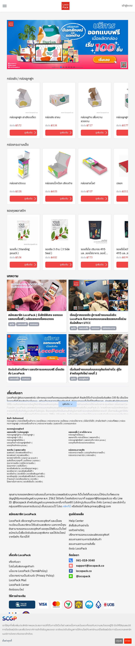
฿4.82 (54, 257)
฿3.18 (18, 191)
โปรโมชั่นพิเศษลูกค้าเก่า (21, 566)
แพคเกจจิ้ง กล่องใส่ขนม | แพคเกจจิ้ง (83, 437)
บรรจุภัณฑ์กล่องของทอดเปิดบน (81, 442)
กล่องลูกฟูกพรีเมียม (15, 440)
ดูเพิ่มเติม (28, 132)
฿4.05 (54, 191)
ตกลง (128, 641)
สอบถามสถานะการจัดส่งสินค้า (85, 539)
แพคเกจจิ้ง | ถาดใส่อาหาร (80, 432)
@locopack (83, 576)
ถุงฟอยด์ (10, 452)
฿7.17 (90, 125)
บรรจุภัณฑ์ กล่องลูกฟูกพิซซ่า (19, 442)
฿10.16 (125, 191)
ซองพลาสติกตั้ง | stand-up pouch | (22, 458)
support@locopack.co (90, 565)
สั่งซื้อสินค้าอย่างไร (79, 525)
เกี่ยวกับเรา (14, 561)
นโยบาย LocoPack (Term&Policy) (28, 571)
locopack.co (84, 571)
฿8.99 (125, 257)
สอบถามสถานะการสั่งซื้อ (82, 544)
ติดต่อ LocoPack (78, 548)
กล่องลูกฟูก (23, 432)
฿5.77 (125, 125)
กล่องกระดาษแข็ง (17, 145)
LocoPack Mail (17, 580)
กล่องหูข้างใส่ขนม (75, 434)
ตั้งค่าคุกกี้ (7, 641)
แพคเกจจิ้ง (11, 432)
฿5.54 (18, 257)
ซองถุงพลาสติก (16, 211)
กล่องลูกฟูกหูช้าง (14, 434)
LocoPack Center (19, 584)
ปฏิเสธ (119, 641)
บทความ (12, 276)
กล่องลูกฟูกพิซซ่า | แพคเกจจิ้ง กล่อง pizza (86, 440)
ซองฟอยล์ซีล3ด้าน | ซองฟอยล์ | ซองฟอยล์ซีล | (19, 453)
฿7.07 (90, 191)
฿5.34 (54, 125)
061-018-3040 (85, 560)
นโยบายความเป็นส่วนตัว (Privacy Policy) (31, 575)
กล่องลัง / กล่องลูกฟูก (20, 79)
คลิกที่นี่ (67, 506)
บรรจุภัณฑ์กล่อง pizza (16, 445)
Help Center (76, 520)
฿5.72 (18, 125)
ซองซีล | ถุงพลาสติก (16, 450)
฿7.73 (90, 257)
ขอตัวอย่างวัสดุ (76, 530)
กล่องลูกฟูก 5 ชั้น (14, 437)
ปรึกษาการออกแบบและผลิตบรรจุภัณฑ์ (89, 534)
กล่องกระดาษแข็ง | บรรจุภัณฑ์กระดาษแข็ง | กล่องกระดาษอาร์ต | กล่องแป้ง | (86, 453)
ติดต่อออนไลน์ (16, 589)
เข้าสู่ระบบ (127, 5)
